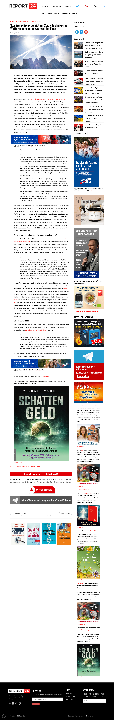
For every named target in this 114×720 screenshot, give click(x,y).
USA (15, 302)
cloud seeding (15, 466)
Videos (74, 13)
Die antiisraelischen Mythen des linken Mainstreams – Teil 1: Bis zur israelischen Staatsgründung (94, 90)
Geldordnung (45, 376)
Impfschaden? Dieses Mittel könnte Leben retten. (88, 282)
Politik (56, 13)
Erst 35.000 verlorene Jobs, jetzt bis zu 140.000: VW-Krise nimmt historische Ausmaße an (94, 81)
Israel (15, 300)
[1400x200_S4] (41, 143)
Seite (65, 288)
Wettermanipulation (35, 466)
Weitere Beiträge (80, 26)
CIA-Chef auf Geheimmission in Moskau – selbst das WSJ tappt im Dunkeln (94, 64)
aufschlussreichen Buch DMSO (89, 405)
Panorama (64, 13)
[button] (38, 13)
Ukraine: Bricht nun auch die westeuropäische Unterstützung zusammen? (94, 118)
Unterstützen (56, 6)
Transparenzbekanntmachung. (37, 146)
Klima (23, 21)
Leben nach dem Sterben (86, 493)
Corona (49, 13)
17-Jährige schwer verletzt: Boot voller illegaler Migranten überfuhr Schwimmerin (94, 55)
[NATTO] (89, 309)
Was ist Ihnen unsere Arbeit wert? (41, 474)
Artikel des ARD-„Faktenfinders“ (35, 330)
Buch (82, 450)
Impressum (89, 716)
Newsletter (68, 6)
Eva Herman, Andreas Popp (84, 489)
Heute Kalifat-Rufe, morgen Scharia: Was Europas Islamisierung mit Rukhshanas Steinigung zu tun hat (94, 45)
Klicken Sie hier (18, 462)
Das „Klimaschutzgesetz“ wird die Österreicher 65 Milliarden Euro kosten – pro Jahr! (94, 109)
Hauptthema (15, 21)
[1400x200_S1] (41, 367)
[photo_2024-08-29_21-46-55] (89, 225)
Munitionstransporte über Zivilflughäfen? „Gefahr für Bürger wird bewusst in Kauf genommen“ (94, 100)
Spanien (24, 466)
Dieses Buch (80, 583)
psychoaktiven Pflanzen (93, 530)
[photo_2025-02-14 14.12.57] (86, 278)
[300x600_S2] (86, 186)
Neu (43, 13)
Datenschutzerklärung (75, 716)
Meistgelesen (32, 21)
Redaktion (45, 6)
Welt (40, 21)
